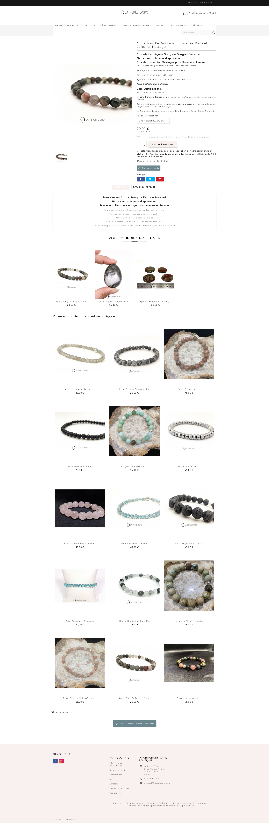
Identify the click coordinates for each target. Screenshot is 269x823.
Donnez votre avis (150, 168)
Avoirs (112, 779)
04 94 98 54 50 (151, 778)
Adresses (113, 784)
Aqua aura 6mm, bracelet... (80, 621)
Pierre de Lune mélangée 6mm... (80, 698)
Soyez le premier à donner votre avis (136, 723)
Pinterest (160, 179)
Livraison (118, 803)
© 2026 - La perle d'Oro (64, 819)
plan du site (188, 805)
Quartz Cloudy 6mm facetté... (134, 621)
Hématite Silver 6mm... (189, 466)
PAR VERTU (161, 25)
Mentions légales (134, 803)
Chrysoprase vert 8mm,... (134, 466)
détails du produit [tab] (144, 187)
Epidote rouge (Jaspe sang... (155, 301)
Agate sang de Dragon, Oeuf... (113, 301)
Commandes (115, 774)
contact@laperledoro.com (157, 783)
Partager (141, 179)
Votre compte (119, 757)
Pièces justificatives (119, 788)
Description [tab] (121, 187)
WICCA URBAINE (179, 25)
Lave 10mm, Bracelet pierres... (189, 543)
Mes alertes (115, 793)
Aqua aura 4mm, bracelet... (134, 543)
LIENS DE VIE (89, 25)
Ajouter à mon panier (162, 144)
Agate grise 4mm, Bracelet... (80, 389)
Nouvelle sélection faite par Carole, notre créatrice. (153, 805)
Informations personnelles (115, 764)
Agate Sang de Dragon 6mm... (71, 301)
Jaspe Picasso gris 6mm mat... (134, 389)
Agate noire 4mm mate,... (80, 466)
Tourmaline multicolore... (189, 698)
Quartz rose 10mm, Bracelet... (80, 543)
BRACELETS (72, 25)
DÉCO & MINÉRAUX (109, 25)
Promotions (201, 803)
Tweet (150, 179)
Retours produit (117, 770)
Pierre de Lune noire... (189, 389)
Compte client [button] (207, 2)
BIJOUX (58, 25)
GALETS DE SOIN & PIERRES (137, 25)
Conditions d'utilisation (158, 803)
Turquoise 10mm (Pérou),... (189, 621)
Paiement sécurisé (182, 803)
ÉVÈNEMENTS (198, 25)
